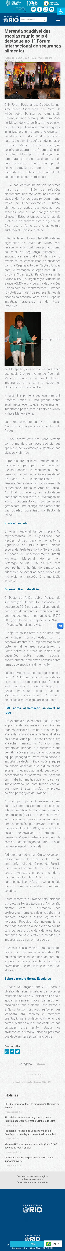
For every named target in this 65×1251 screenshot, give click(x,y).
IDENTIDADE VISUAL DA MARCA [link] (32, 1182)
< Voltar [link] (32, 1244)
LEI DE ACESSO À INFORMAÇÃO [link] (32, 1176)
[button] (43, 19)
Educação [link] (41, 1064)
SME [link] (49, 1082)
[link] (61, 11)
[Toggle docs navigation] (58, 19)
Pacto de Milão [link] (40, 1082)
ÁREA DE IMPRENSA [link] (33, 1179)
